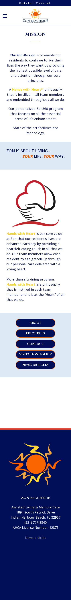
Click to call (43, 3)
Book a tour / (27, 3)
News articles (35, 365)
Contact (35, 344)
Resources (35, 333)
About (35, 323)
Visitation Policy (35, 354)
